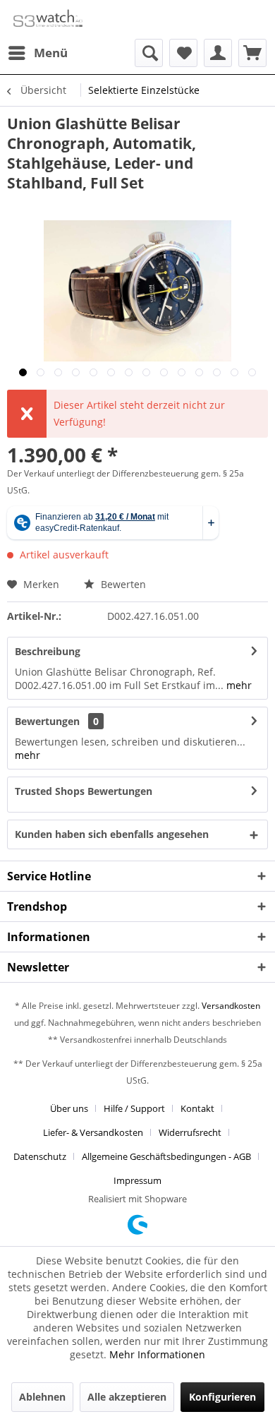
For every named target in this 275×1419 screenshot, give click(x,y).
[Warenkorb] (252, 53)
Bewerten (122, 584)
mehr (238, 685)
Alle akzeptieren (126, 1396)
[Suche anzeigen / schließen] (149, 53)
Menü (51, 52)
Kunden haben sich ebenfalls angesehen (112, 834)
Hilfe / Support (134, 1108)
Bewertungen (47, 721)
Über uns (69, 1108)
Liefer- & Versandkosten (93, 1132)
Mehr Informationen (157, 1354)
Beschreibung (47, 651)
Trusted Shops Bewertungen (83, 791)
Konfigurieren (222, 1396)
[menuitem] (37, 53)
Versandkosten (231, 1006)
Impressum (137, 1180)
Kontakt (197, 1108)
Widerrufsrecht (190, 1132)
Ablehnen (42, 1396)
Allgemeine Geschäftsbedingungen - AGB (166, 1156)
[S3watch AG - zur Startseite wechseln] (47, 19)
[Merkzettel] (183, 53)
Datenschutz (39, 1156)
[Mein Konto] (218, 53)
